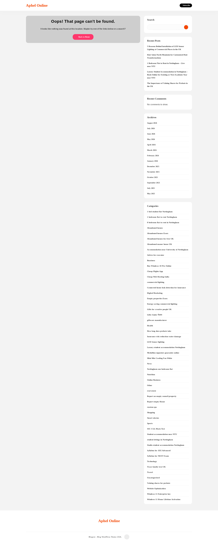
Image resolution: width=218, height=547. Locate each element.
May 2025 (151, 194)
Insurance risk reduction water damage (164, 336)
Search (150, 19)
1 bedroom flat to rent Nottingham (162, 217)
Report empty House (156, 402)
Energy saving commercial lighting (162, 304)
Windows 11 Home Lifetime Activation (163, 499)
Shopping (151, 412)
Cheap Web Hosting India (158, 277)
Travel (150, 472)
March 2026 (152, 150)
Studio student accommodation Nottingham (165, 445)
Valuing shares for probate (158, 483)
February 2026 (153, 156)
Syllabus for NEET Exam (158, 456)
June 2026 (151, 134)
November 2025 (153, 172)
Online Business (154, 380)
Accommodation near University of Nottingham (167, 249)
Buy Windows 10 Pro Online (159, 266)
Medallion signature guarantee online (163, 353)
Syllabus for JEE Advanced (159, 450)
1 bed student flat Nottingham (160, 211)
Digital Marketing (154, 293)
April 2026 (151, 145)
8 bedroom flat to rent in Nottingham (163, 222)
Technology (152, 461)
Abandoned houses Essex (157, 233)
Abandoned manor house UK (159, 244)
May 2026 (151, 139)
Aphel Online (37, 5)
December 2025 (153, 166)
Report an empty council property (161, 396)
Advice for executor (155, 255)
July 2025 (151, 188)
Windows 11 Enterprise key (159, 494)
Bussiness (151, 260)
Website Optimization (156, 488)
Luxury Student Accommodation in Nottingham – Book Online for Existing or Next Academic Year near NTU (167, 75)
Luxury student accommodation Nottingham (166, 347)
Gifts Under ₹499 (154, 315)
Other (149, 385)
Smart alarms (153, 418)
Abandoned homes (155, 228)
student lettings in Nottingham (160, 440)
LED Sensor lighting (156, 342)
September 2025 (153, 183)
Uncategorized (153, 478)
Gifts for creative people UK (159, 309)
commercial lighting (155, 282)
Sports (150, 423)
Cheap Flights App (155, 271)
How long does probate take (159, 331)
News (149, 364)
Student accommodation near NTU (162, 434)
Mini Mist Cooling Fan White (159, 358)
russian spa (152, 407)
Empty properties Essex (157, 298)
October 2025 (152, 177)
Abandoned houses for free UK (160, 239)
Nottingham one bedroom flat (160, 369)
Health (150, 326)
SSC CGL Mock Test (156, 429)
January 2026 (152, 161)
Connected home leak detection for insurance (166, 288)
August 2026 (152, 123)
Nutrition (151, 374)
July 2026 (151, 128)
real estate (151, 391)
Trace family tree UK (156, 467)
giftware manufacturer (157, 320)
